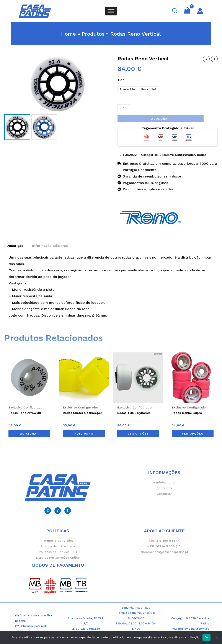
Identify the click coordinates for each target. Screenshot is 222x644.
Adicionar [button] (29, 433)
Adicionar (160, 118)
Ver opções (138, 433)
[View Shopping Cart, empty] (187, 11)
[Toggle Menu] (111, 11)
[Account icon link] (200, 11)
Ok (207, 637)
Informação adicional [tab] (50, 246)
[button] (175, 11)
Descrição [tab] (15, 246)
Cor (121, 80)
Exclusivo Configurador (177, 154)
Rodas (201, 154)
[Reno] (150, 217)
